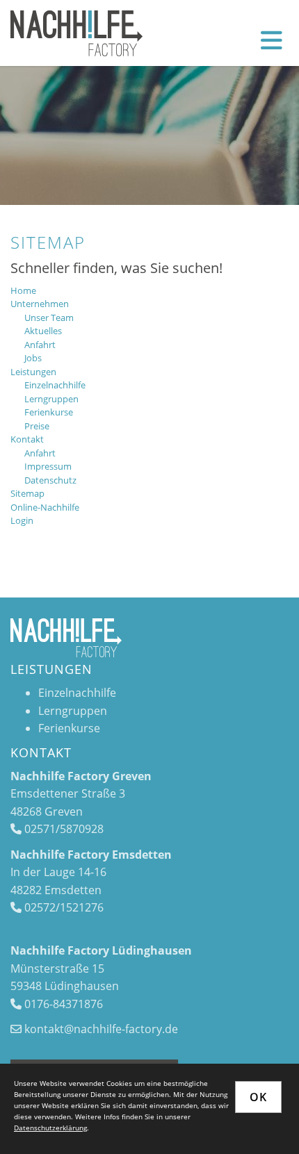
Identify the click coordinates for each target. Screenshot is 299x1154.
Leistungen (33, 371)
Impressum (48, 466)
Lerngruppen (51, 399)
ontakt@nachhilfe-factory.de (104, 1029)
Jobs (33, 358)
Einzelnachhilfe (55, 385)
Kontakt (27, 439)
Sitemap (27, 493)
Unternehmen (39, 303)
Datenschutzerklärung (50, 1127)
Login (21, 520)
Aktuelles (43, 330)
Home (23, 290)
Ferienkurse (48, 412)
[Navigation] (272, 39)
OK (258, 1097)
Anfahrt (40, 344)
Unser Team (49, 317)
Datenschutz (50, 480)
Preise (36, 426)
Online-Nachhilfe (44, 507)
